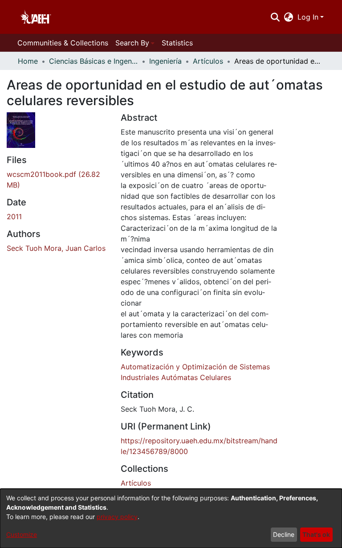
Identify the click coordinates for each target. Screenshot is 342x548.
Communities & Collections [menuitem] (62, 42)
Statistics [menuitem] (177, 42)
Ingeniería (165, 61)
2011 (14, 216)
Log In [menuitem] (307, 16)
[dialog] (171, 518)
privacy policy (117, 516)
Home (28, 61)
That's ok (316, 534)
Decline (283, 534)
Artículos (208, 61)
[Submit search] (275, 17)
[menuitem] (288, 17)
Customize (21, 534)
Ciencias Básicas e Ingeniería (93, 61)
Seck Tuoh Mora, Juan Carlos (56, 248)
